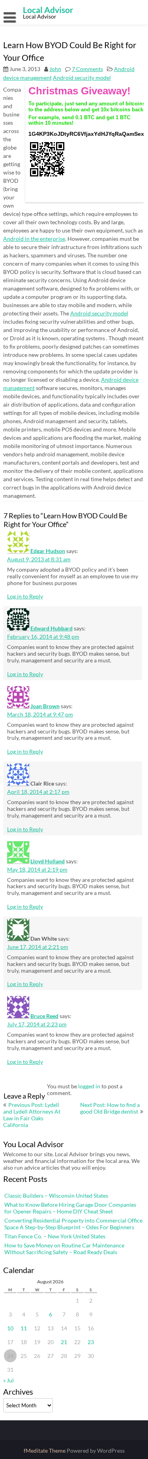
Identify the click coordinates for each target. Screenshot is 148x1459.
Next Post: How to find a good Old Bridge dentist (110, 1108)
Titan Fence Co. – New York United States (54, 1236)
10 (10, 1328)
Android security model (82, 77)
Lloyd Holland (47, 861)
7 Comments (87, 69)
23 (91, 1342)
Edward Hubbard (51, 628)
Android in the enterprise (34, 238)
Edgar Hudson (47, 551)
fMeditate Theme (45, 1450)
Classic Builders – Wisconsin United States (56, 1195)
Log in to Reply (25, 596)
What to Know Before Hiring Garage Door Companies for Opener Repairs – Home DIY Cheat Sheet (70, 1208)
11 (24, 1328)
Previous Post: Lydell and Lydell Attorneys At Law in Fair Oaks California (31, 1114)
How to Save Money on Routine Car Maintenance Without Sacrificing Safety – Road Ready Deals (64, 1248)
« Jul (8, 1380)
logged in (89, 1086)
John (55, 69)
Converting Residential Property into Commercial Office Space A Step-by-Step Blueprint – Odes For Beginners (73, 1223)
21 (64, 1342)
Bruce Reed (44, 1016)
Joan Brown (45, 706)
